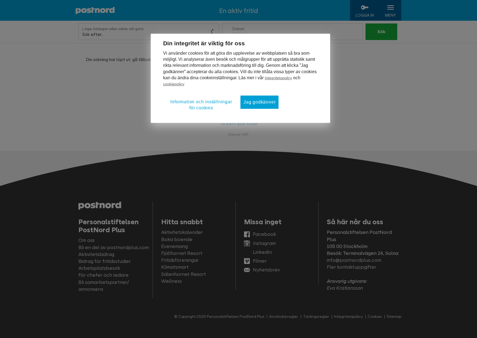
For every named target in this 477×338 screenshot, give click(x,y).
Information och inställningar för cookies (201, 104)
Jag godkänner (259, 102)
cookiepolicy (173, 84)
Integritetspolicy (278, 78)
